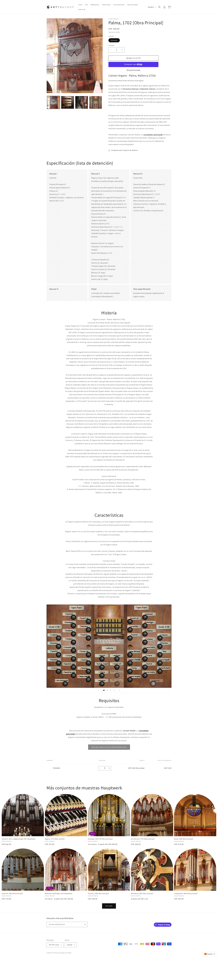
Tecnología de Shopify (64, 953)
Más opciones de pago (133, 70)
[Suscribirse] (84, 924)
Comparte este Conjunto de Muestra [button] (124, 150)
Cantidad (111, 45)
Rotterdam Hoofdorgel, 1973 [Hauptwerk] (58, 893)
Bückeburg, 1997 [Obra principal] (142, 893)
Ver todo (109, 906)
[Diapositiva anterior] (98, 690)
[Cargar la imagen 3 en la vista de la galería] (81, 102)
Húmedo (114, 40)
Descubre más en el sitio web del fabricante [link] (109, 747)
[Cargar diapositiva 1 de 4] (104, 690)
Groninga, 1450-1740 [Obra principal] (100, 839)
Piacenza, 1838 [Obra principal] (98, 893)
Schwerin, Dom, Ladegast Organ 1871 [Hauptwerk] (18, 839)
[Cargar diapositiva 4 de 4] (114, 690)
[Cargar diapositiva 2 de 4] (107, 690)
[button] (159, 7)
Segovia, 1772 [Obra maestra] (55, 839)
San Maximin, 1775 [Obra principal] (143, 839)
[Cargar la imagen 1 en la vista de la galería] (53, 102)
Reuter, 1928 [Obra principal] (183, 839)
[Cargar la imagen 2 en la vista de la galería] (67, 102)
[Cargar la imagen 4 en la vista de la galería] (95, 102)
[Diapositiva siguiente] (119, 690)
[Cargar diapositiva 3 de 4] (110, 690)
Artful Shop (54, 953)
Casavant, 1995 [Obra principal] (12, 893)
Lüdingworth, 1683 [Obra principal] (185, 893)
